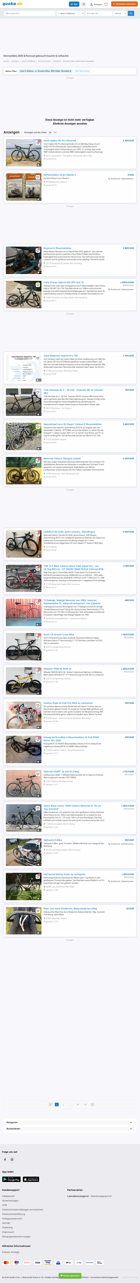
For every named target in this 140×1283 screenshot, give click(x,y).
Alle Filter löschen (82, 71)
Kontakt (6, 1223)
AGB (4, 1205)
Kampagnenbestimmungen (16, 1236)
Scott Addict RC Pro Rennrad (60, 140)
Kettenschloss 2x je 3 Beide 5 (60, 174)
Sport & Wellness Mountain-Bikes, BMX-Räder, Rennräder (44, 71)
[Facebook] (5, 1159)
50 (55, 132)
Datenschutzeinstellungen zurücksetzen (22, 1209)
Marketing (7, 1227)
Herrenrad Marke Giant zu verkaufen (64, 874)
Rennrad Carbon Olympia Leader (62, 458)
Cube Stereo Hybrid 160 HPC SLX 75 (64, 282)
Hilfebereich (8, 1196)
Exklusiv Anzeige (10, 1252)
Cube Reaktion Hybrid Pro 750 (61, 355)
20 (50, 132)
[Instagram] (12, 1159)
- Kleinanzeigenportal (89, 1196)
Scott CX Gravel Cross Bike (59, 634)
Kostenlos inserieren (125, 4)
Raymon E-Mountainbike (57, 248)
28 (78, 1104)
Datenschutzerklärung (13, 1214)
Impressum (8, 1232)
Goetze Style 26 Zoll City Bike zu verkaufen (68, 703)
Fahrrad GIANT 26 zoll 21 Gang (61, 771)
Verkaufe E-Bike (53, 840)
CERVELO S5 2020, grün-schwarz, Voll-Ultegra (69, 531)
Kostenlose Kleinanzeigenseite (104, 1277)
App (75, 4)
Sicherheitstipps (10, 1200)
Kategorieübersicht (12, 1218)
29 (85, 1104)
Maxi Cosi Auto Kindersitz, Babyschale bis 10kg (70, 908)
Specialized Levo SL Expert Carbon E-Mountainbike (73, 424)
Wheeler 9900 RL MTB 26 (57, 668)
